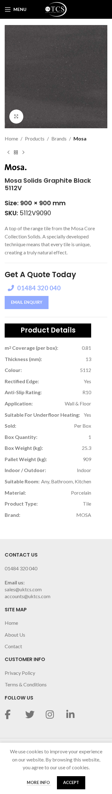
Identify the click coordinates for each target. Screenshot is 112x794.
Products (34, 138)
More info (39, 782)
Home (11, 138)
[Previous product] (8, 152)
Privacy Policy (20, 673)
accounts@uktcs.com (27, 596)
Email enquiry (26, 302)
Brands (59, 138)
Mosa (79, 138)
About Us (15, 635)
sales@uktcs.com (23, 589)
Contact (13, 646)
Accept (71, 782)
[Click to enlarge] (16, 116)
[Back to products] (16, 152)
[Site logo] (56, 9)
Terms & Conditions (26, 684)
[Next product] (23, 152)
